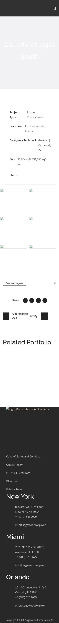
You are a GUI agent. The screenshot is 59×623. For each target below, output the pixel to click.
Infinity (16, 378)
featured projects (14, 283)
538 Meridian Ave (25, 359)
